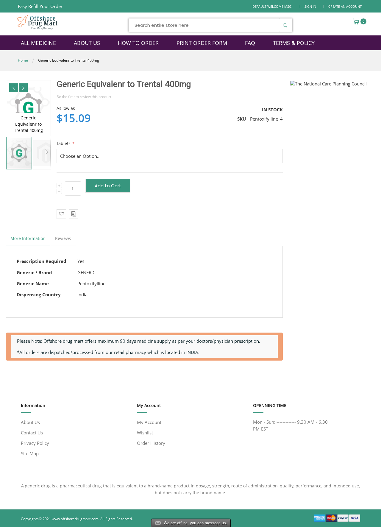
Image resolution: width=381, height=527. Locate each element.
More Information (28, 238)
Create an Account (345, 6)
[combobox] (210, 25)
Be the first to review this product (84, 96)
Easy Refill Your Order (40, 6)
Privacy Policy (35, 443)
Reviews (63, 238)
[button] (13, 87)
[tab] (28, 240)
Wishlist (145, 433)
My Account (149, 422)
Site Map (30, 453)
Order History (151, 443)
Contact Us (32, 433)
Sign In (310, 6)
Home (23, 60)
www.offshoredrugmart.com (75, 518)
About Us (30, 422)
